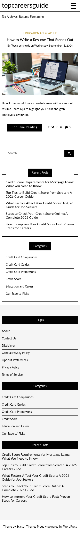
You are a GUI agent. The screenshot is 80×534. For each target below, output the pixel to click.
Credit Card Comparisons (21, 257)
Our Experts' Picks (17, 293)
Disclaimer (8, 345)
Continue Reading (24, 127)
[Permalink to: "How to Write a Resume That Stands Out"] (40, 74)
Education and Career (40, 33)
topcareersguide (25, 5)
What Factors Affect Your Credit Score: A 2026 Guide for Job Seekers (39, 205)
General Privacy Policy (16, 353)
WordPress (70, 526)
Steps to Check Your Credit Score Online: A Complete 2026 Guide (36, 215)
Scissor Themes (26, 526)
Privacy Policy (10, 367)
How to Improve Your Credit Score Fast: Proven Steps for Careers (40, 226)
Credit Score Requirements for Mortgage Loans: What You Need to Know (40, 184)
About (6, 331)
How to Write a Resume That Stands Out (40, 40)
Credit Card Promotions (21, 272)
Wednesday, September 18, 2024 (53, 46)
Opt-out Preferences (15, 360)
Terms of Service (12, 374)
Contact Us (9, 338)
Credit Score (13, 279)
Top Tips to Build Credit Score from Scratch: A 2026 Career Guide (39, 194)
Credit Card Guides (18, 264)
